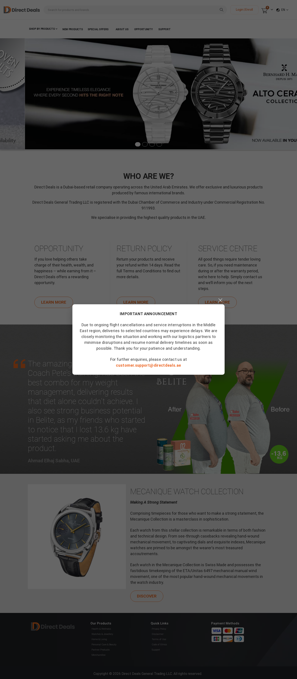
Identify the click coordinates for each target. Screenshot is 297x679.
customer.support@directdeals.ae (148, 365)
